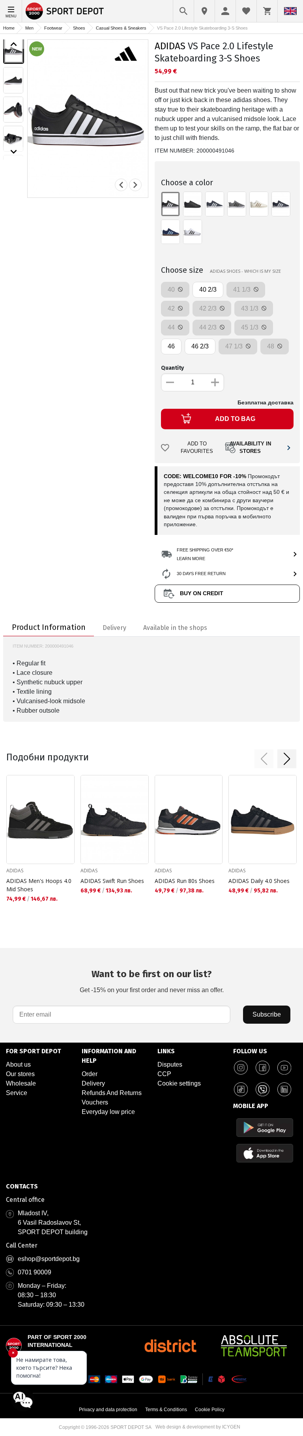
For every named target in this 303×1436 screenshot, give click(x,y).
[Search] (183, 11)
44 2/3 (208, 327)
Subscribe (266, 1014)
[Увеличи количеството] (215, 382)
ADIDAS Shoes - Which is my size (245, 271)
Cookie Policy (209, 1409)
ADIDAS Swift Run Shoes (112, 881)
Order (89, 1074)
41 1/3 (242, 289)
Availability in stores (250, 447)
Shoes (79, 28)
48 (271, 346)
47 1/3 (234, 346)
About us (18, 1064)
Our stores (20, 1074)
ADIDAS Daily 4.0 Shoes (259, 881)
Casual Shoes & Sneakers (121, 28)
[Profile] (225, 11)
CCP (164, 1074)
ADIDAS (170, 46)
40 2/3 (208, 289)
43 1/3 (250, 308)
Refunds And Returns (112, 1093)
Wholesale (21, 1083)
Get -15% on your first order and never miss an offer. (152, 981)
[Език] (290, 11)
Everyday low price (108, 1111)
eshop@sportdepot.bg (49, 1258)
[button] (264, 759)
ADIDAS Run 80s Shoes (185, 881)
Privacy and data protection (108, 1409)
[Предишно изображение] (13, 44)
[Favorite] (246, 11)
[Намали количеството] (170, 382)
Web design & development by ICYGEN (197, 1427)
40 (172, 289)
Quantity (172, 368)
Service (16, 1093)
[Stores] (204, 11)
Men (29, 28)
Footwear (53, 28)
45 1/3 (250, 327)
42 (172, 308)
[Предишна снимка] (121, 185)
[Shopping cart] (267, 11)
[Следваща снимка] (135, 185)
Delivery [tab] (114, 627)
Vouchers (95, 1102)
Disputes (169, 1064)
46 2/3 (200, 346)
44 (172, 327)
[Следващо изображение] (13, 151)
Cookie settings (179, 1083)
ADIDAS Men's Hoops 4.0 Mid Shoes (38, 885)
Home (9, 28)
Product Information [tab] (49, 627)
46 (171, 346)
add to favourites (197, 447)
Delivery (93, 1083)
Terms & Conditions (166, 1409)
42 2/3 (208, 308)
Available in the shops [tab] (175, 627)
